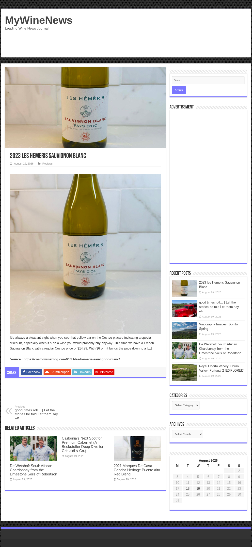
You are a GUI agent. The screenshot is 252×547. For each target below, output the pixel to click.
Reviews (47, 163)
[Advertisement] (157, 41)
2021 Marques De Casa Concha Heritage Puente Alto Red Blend (137, 470)
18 (187, 488)
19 (198, 488)
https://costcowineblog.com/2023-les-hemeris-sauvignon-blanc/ (72, 359)
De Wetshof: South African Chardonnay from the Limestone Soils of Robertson (33, 470)
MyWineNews (39, 20)
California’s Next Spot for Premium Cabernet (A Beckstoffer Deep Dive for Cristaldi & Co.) (82, 444)
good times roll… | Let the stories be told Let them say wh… (36, 412)
